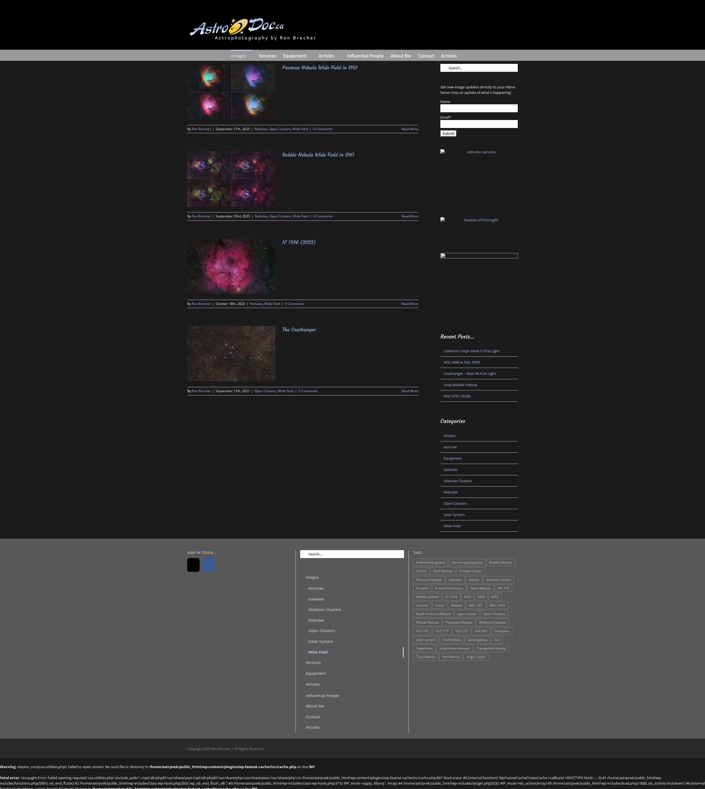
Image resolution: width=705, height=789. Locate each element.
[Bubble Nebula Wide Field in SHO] (231, 179)
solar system (426, 639)
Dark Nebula (442, 571)
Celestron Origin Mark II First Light (472, 350)
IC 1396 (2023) (299, 242)
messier (422, 605)
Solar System (454, 514)
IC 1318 (451, 596)
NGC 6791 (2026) (457, 396)
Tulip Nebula (425, 656)
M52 (495, 596)
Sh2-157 (461, 631)
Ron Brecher (201, 129)
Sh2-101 (422, 631)
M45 (481, 596)
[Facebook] (208, 565)
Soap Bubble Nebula (460, 384)
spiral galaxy (477, 639)
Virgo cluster (476, 656)
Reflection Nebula (492, 622)
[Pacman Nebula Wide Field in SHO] (231, 91)
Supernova (424, 648)
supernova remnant (455, 648)
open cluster (466, 613)
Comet (421, 571)
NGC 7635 (497, 605)
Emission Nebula (429, 579)
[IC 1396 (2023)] (231, 266)
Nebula (456, 605)
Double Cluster (470, 571)
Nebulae (260, 129)
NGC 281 (476, 605)
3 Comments (308, 391)
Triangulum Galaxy (491, 648)
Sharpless (501, 631)
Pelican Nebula (427, 622)
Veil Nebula (451, 656)
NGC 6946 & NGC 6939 (462, 362)
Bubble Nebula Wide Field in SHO (318, 155)
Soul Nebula (452, 639)
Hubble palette (427, 596)
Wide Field (300, 129)
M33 (467, 596)
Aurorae (450, 446)
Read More (410, 129)
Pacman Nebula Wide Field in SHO (319, 67)
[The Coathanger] (231, 353)
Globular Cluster (498, 579)
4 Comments (294, 303)
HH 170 (503, 588)
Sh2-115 (442, 631)
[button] (465, 55)
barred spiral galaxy (467, 562)
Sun (497, 639)
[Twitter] (193, 565)
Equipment (453, 458)
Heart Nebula (480, 588)
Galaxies (450, 469)
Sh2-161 (481, 631)
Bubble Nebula (500, 562)
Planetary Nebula (459, 622)
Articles (449, 435)
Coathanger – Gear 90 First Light (470, 373)
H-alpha (422, 588)
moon (439, 605)
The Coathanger (299, 329)
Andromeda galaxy (430, 562)
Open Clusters (280, 129)
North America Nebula (433, 613)
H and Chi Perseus (449, 588)
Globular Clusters (458, 480)
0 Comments (322, 129)
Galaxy (474, 579)
